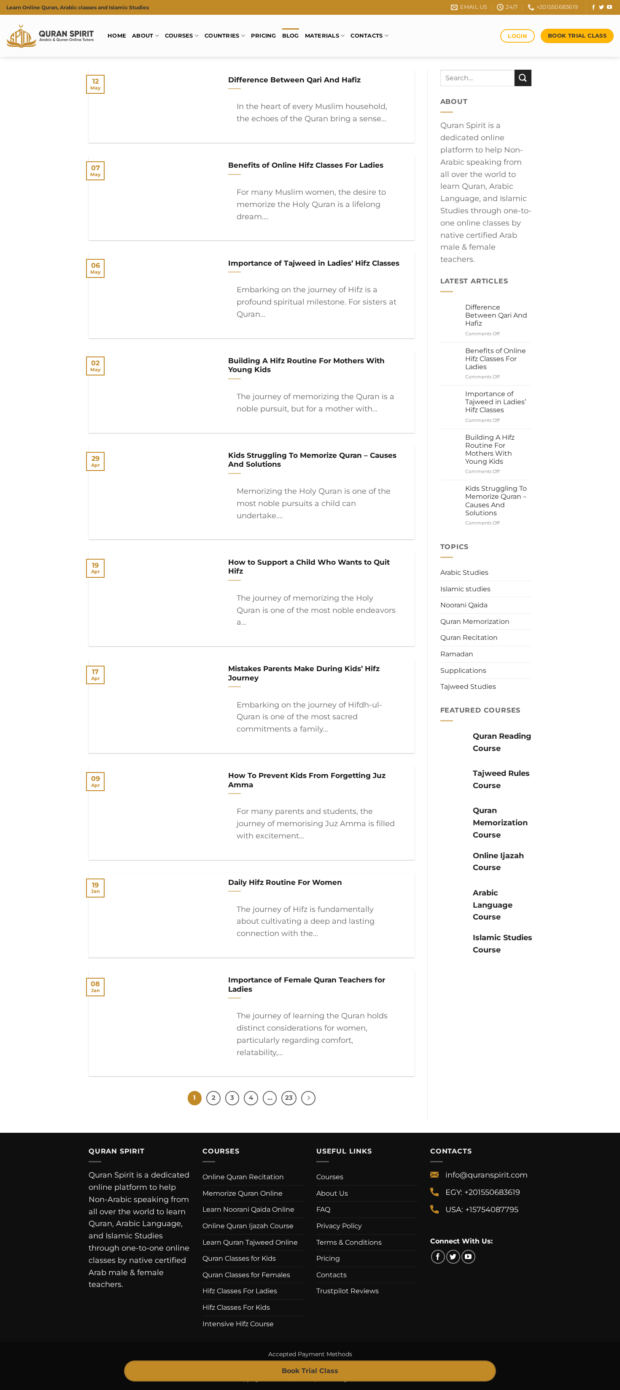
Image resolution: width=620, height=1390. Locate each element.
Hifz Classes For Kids (236, 1307)
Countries (222, 36)
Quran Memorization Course (500, 823)
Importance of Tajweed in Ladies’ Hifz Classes (313, 263)
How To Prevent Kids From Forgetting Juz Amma (306, 780)
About (142, 36)
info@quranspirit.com (486, 1175)
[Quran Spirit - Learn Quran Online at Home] (50, 36)
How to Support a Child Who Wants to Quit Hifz (309, 567)
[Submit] (523, 78)
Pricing (263, 36)
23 (289, 1098)
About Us (332, 1193)
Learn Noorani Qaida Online (248, 1209)
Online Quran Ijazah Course (248, 1226)
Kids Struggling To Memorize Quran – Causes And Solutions (312, 460)
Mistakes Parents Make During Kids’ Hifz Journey (304, 673)
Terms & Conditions (349, 1242)
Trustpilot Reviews (347, 1291)
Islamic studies (465, 589)
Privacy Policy (339, 1226)
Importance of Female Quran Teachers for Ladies (306, 984)
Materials (322, 36)
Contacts (366, 36)
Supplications (463, 670)
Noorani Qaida (464, 605)
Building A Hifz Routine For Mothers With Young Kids (306, 365)
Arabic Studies (464, 573)
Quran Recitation (469, 638)
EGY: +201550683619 (482, 1192)
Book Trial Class (310, 1371)
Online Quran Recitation (243, 1177)
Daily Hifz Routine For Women (286, 882)
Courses (179, 36)
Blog (290, 36)
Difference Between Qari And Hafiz (294, 80)
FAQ (323, 1209)
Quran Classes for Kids (239, 1258)
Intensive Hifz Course (238, 1324)
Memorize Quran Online (242, 1193)
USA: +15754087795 (481, 1209)
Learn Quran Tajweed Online (250, 1242)
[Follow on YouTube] (609, 8)
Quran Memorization (474, 621)
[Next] (308, 1098)
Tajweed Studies (468, 687)
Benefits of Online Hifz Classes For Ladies (305, 165)
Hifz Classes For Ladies (239, 1291)
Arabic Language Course (492, 905)
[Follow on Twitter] (601, 8)
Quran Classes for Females (246, 1275)
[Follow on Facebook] (593, 8)
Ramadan (456, 654)
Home (117, 36)
